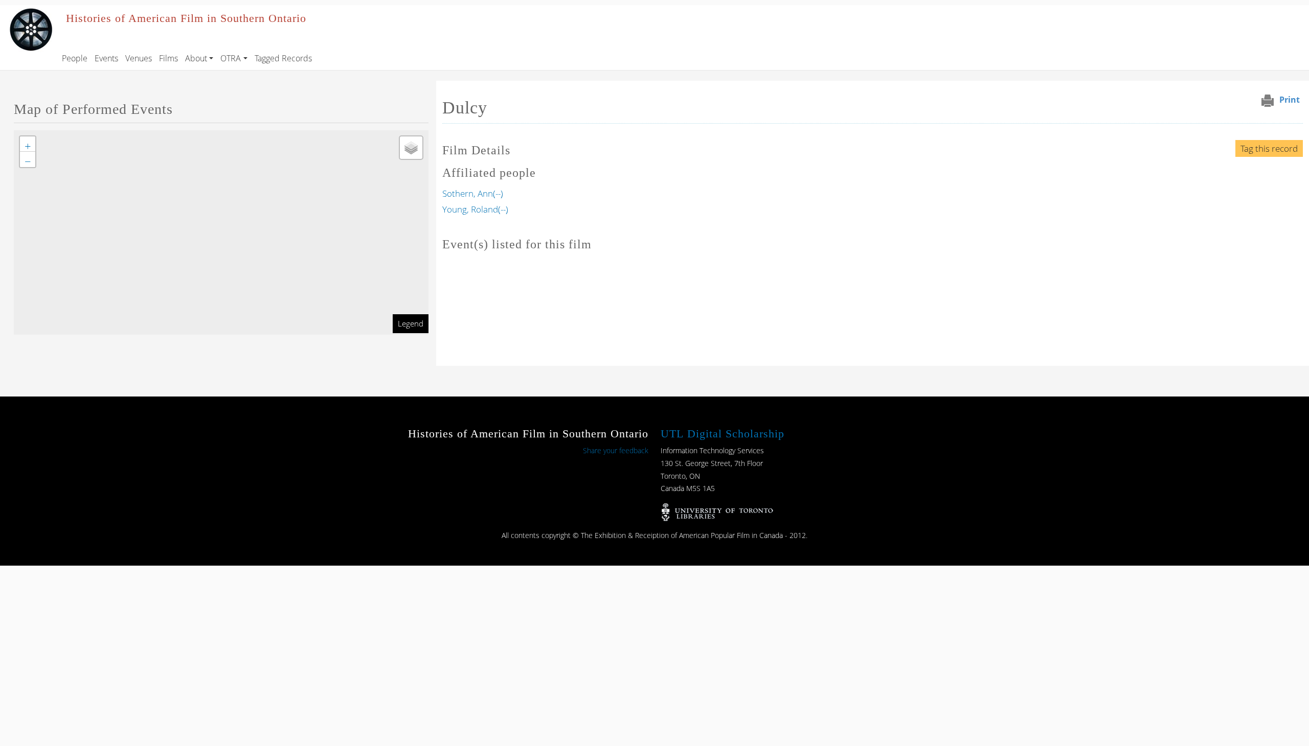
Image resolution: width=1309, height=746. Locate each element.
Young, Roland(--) (475, 209)
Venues (138, 58)
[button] (27, 144)
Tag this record (1269, 148)
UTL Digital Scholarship (722, 433)
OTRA (230, 58)
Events (106, 58)
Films (168, 58)
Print (1289, 99)
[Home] (31, 12)
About (196, 58)
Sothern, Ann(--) (472, 193)
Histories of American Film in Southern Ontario (186, 18)
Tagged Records (283, 58)
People (74, 58)
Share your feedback (615, 450)
